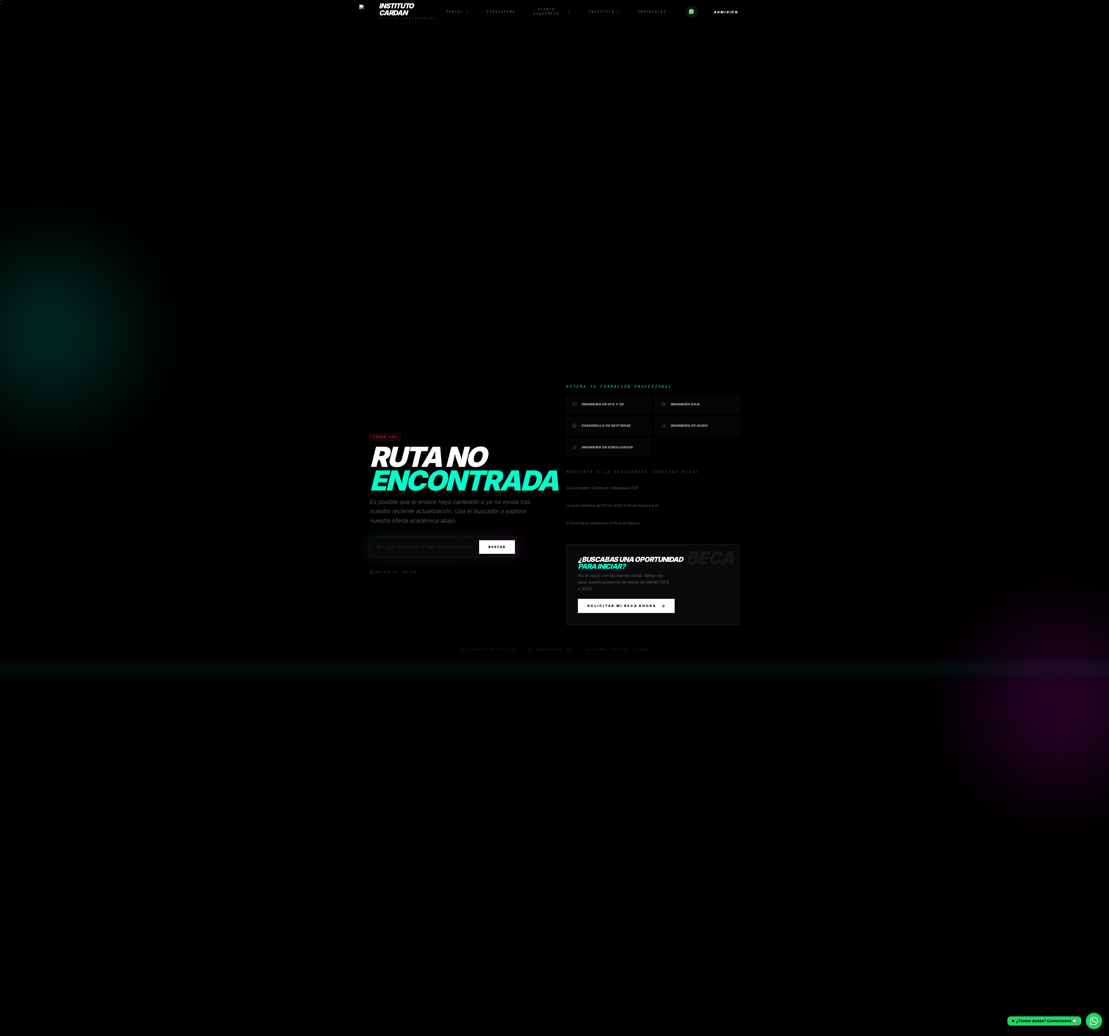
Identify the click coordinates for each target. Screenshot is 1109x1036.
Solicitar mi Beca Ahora (621, 606)
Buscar (497, 547)
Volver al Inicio (396, 572)
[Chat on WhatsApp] (691, 11)
